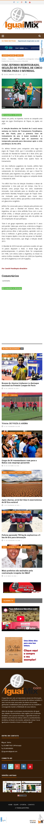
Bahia (4, 512)
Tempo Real (19, 55)
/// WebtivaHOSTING (22, 808)
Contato (31, 805)
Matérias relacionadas (11, 349)
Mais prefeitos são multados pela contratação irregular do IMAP (17, 571)
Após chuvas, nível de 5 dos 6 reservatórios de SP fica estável (22, 501)
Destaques (12, 433)
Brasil (5, 433)
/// (22, 349)
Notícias (12, 55)
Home (10, 805)
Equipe (16, 805)
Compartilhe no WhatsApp (12, 115)
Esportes (5, 55)
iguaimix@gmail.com (10, 751)
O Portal (23, 805)
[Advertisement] (22, 317)
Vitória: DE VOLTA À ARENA (15, 423)
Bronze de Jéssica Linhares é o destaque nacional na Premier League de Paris (20, 384)
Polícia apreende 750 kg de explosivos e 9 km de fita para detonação (21, 536)
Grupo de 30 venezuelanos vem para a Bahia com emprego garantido (19, 461)
